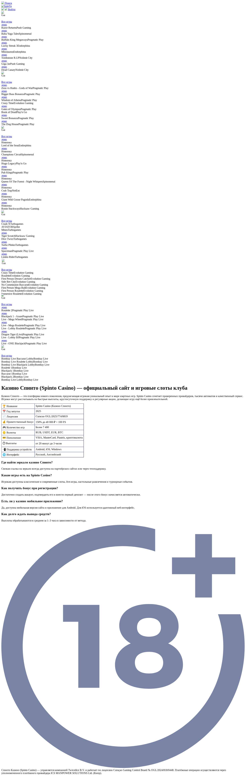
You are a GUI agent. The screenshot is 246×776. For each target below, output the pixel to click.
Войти (11, 9)
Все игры (6, 21)
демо (4, 24)
